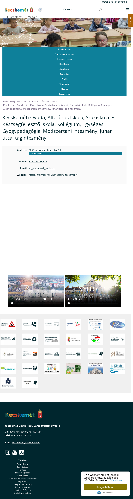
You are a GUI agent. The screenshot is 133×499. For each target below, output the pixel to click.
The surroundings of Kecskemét (22, 478)
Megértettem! (105, 487)
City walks (22, 481)
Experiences (22, 475)
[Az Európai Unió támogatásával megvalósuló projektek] (95, 324)
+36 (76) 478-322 (38, 161)
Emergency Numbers (64, 54)
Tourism (22, 460)
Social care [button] (64, 69)
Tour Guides (22, 467)
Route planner (37, 154)
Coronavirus (64, 94)
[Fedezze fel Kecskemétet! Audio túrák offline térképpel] (30, 353)
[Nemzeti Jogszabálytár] (73, 339)
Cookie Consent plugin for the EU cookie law (105, 492)
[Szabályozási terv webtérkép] (117, 339)
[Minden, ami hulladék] (30, 339)
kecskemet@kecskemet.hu (26, 442)
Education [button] (64, 74)
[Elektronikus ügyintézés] (73, 324)
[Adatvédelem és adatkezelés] (52, 324)
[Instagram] (21, 452)
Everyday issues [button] (64, 59)
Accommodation (22, 487)
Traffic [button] (64, 79)
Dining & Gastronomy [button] (22, 484)
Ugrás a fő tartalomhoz (114, 1)
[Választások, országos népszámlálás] (95, 339)
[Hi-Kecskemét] (117, 324)
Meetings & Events (22, 490)
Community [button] (64, 84)
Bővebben (116, 480)
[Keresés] (100, 9)
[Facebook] (8, 452)
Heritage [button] (22, 470)
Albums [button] (64, 89)
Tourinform (22, 464)
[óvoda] (52, 368)
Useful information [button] (22, 493)
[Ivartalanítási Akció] (30, 383)
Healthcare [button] (64, 64)
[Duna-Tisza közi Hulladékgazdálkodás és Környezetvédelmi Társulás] (8, 339)
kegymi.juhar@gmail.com (42, 168)
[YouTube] (14, 452)
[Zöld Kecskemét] (8, 368)
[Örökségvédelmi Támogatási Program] (52, 339)
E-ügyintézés (15, 17)
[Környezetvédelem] (30, 368)
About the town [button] (64, 49)
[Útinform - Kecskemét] (8, 324)
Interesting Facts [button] (22, 473)
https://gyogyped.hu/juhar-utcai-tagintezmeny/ (53, 174)
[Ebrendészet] (95, 353)
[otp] (73, 368)
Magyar (32, 17)
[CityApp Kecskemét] (8, 353)
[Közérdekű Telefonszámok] (30, 324)
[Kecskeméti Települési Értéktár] (52, 353)
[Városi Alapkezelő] (117, 353)
